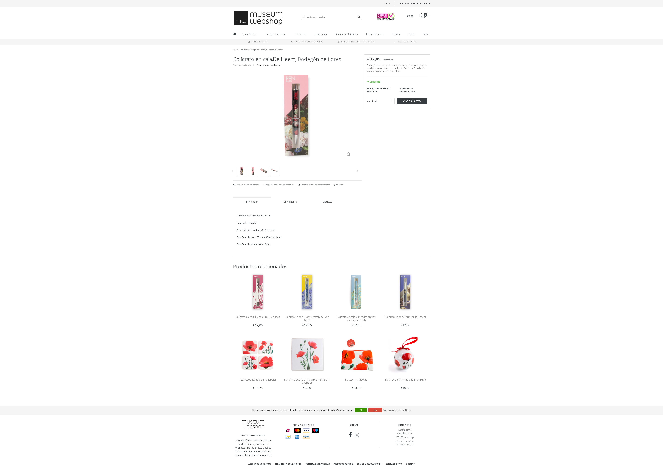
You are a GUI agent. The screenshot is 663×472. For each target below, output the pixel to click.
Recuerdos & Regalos (346, 34)
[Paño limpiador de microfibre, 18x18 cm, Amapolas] (307, 354)
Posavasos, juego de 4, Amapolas (257, 379)
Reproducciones (374, 34)
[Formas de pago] (288, 430)
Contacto (405, 424)
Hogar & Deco (249, 34)
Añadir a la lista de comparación (315, 184)
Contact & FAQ (394, 464)
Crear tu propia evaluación (268, 65)
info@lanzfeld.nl (407, 441)
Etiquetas (327, 201)
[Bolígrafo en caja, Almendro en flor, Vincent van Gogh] (356, 291)
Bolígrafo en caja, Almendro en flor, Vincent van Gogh (356, 318)
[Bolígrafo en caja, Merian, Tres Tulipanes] (258, 291)
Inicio (235, 49)
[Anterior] (232, 171)
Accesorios (300, 34)
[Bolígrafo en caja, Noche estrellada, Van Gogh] (307, 291)
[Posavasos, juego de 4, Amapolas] (258, 354)
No (375, 410)
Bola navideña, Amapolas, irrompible (405, 379)
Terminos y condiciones (288, 464)
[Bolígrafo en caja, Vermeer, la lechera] (405, 291)
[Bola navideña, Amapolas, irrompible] (405, 354)
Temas (411, 34)
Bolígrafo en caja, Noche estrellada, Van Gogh (307, 318)
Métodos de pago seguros (308, 41)
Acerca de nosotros (259, 464)
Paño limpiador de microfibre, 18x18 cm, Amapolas (307, 381)
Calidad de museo (407, 41)
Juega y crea (321, 34)
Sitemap (410, 464)
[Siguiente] (357, 171)
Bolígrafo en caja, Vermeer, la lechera (405, 317)
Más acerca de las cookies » (397, 410)
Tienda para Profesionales (414, 3)
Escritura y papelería (275, 34)
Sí (361, 410)
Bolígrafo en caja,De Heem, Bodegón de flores (262, 49)
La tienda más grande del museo (358, 41)
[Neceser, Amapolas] (356, 354)
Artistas (396, 34)
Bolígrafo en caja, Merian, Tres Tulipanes (258, 317)
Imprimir (340, 184)
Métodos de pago (343, 464)
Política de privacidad (317, 464)
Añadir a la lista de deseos (247, 184)
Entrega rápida (259, 41)
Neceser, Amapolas (356, 379)
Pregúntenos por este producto (279, 184)
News (426, 34)
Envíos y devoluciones (369, 464)
